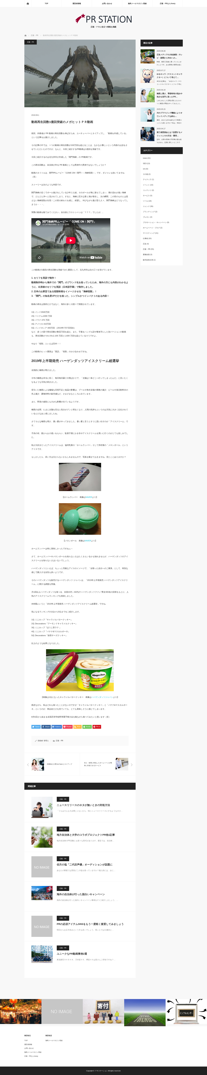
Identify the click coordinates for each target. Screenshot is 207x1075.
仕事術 (145, 238)
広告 (144, 244)
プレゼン (146, 217)
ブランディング (149, 212)
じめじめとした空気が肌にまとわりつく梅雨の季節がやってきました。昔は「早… (169, 103)
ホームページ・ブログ (151, 228)
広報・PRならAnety (167, 4)
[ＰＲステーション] (103, 22)
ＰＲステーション (101, 1071)
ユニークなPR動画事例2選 (72, 953)
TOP (46, 4)
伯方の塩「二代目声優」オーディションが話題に (85, 864)
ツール (145, 201)
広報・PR (30, 42)
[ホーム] (27, 3)
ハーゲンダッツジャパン (102, 697)
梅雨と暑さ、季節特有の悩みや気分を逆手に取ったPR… (169, 95)
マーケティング (149, 233)
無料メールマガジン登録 (137, 4)
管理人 (46, 741)
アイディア (147, 180)
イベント (146, 185)
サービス (146, 196)
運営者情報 (77, 4)
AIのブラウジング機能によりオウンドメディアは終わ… (169, 114)
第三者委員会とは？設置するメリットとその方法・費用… (169, 134)
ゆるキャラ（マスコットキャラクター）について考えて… (169, 75)
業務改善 (146, 255)
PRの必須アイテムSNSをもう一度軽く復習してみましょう (90, 924)
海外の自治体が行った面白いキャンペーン (81, 894)
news (145, 158)
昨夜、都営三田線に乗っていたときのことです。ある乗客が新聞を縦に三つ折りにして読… (169, 65)
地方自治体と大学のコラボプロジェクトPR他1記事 (86, 834)
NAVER (89, 497)
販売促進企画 (148, 260)
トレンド (146, 206)
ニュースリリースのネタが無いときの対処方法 (83, 805)
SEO (144, 163)
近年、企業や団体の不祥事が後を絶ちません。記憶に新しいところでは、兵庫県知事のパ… (169, 142)
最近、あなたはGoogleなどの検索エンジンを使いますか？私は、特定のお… (169, 123)
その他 (145, 174)
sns (144, 169)
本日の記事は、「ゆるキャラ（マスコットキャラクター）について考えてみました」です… (169, 84)
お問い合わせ (107, 4)
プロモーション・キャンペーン (155, 222)
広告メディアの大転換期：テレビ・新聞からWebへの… (169, 56)
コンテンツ (147, 190)
